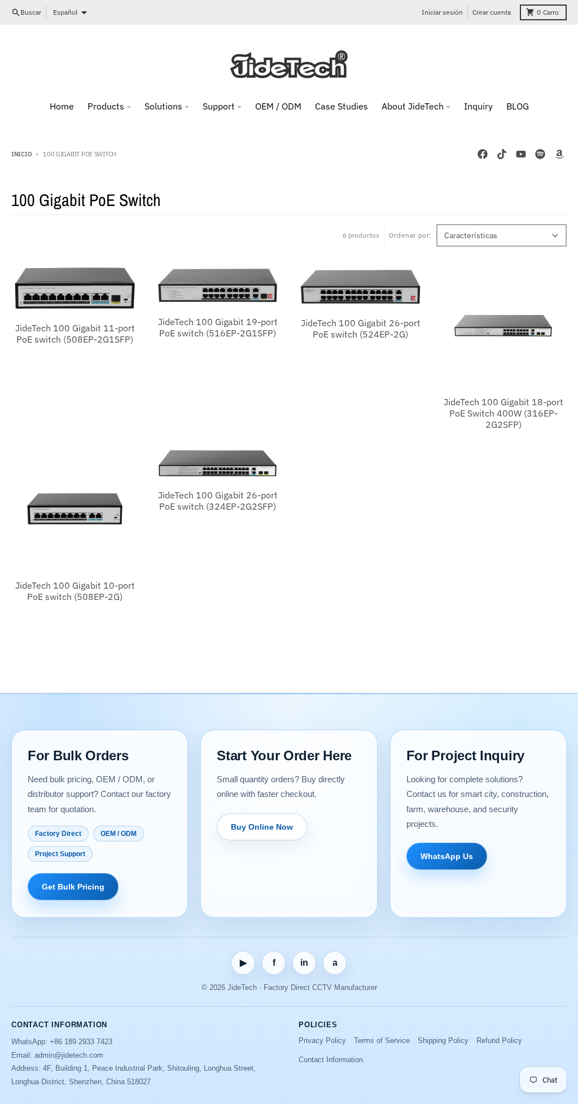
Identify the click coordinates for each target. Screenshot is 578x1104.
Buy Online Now (262, 826)
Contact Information (331, 1059)
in (304, 962)
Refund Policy (499, 1040)
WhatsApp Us (447, 856)
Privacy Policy (322, 1040)
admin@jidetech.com (68, 1055)
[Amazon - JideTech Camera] (559, 154)
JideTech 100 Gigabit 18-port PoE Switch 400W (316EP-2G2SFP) (503, 413)
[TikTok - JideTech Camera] (501, 154)
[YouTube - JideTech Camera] (521, 154)
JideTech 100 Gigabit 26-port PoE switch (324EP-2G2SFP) (218, 500)
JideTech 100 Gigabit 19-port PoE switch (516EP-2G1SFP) (218, 327)
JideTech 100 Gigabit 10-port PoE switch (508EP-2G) (75, 591)
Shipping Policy (443, 1040)
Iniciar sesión (442, 12)
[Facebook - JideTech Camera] (482, 154)
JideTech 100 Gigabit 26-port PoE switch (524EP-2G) (361, 328)
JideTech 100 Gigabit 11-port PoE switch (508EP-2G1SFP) (75, 333)
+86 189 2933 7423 (81, 1041)
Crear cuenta (491, 12)
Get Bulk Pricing (73, 886)
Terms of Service (382, 1040)
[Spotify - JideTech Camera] (540, 154)
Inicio (21, 154)
